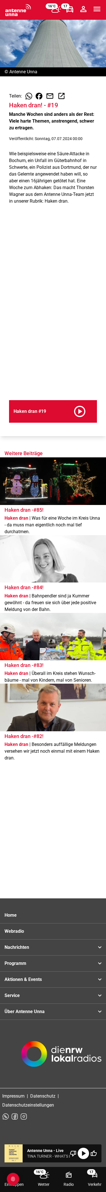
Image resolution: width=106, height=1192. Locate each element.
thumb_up (93, 1153)
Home (11, 915)
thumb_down (73, 1153)
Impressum (13, 1096)
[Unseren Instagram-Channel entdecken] (23, 1116)
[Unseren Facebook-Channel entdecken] (14, 1116)
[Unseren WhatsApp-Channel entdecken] (5, 1116)
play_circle (83, 1153)
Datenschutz (42, 1096)
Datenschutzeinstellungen (28, 1105)
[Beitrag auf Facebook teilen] (39, 96)
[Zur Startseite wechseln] (18, 10)
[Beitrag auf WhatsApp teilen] (28, 96)
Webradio (14, 931)
